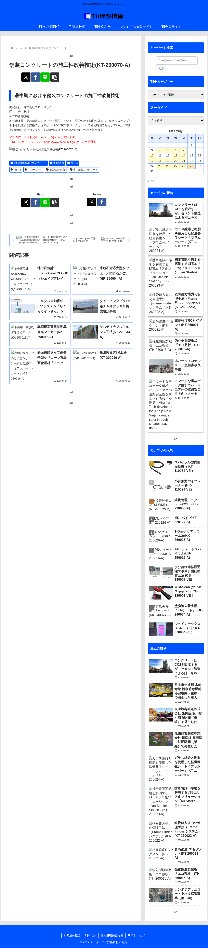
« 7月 (151, 180)
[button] (54, 77)
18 (159, 160)
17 (152, 160)
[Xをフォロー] (91, 202)
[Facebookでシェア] (35, 77)
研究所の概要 (72, 935)
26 (167, 166)
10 (152, 155)
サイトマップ (136, 935)
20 (175, 160)
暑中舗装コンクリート (85, 169)
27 (175, 166)
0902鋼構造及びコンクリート (30, 163)
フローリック (35, 169)
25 (159, 166)
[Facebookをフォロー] (101, 202)
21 (183, 160)
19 (167, 160)
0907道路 (58, 163)
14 (183, 155)
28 (183, 166)
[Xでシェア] (25, 77)
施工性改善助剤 (58, 169)
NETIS (74, 163)
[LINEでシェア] (45, 77)
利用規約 (90, 935)
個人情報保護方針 (112, 935)
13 (175, 155)
